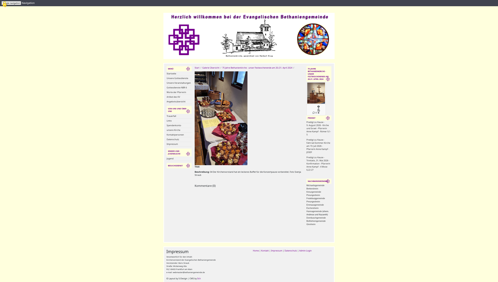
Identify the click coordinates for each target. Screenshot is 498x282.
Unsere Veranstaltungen (179, 82)
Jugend (170, 158)
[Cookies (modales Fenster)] (4, 4)
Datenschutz (173, 139)
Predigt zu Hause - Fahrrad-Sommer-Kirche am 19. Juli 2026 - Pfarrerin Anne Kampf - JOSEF (318, 146)
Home (256, 250)
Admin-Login (305, 250)
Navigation (28, 3)
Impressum (172, 144)
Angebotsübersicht (176, 101)
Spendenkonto (174, 125)
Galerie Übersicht (210, 67)
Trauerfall (171, 116)
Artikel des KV (173, 96)
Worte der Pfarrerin (176, 92)
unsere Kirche (173, 130)
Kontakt (265, 250)
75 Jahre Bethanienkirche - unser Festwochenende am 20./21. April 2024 (257, 67)
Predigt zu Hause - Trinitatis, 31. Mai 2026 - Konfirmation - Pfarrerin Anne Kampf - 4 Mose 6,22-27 (318, 163)
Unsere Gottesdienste (177, 78)
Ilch (199, 278)
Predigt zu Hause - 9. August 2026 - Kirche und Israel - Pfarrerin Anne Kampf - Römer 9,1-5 (318, 128)
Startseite (171, 73)
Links (169, 120)
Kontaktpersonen (175, 134)
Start (197, 67)
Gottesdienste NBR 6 (177, 87)
